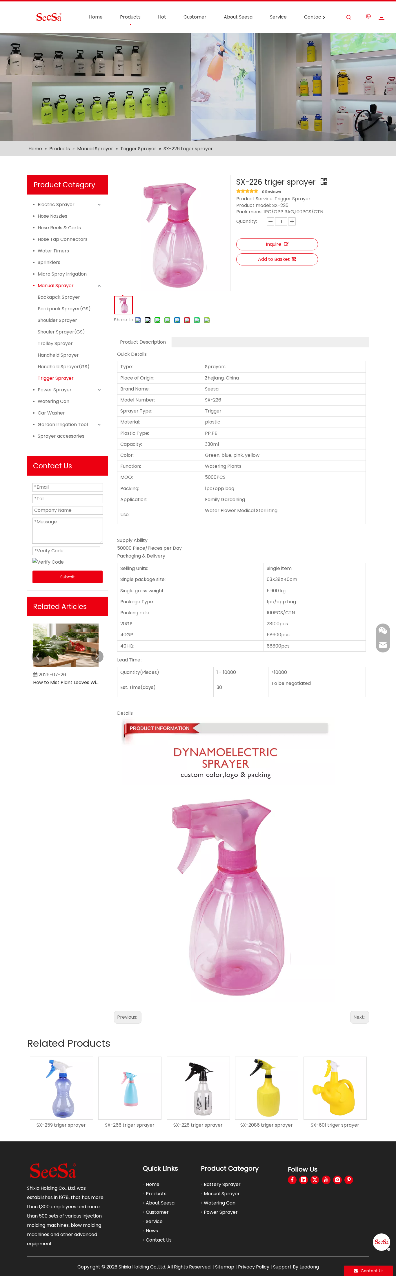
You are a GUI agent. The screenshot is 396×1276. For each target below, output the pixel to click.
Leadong (309, 1267)
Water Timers (53, 251)
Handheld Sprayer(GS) (64, 366)
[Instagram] (337, 1180)
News (152, 1230)
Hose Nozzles (52, 216)
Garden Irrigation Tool (63, 424)
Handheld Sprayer (58, 355)
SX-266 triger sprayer (130, 1125)
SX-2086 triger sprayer (266, 1125)
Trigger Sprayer (56, 378)
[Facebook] (292, 1180)
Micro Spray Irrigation (62, 274)
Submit (67, 577)
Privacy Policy (253, 1267)
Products (130, 17)
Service (278, 17)
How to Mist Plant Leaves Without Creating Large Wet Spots (66, 682)
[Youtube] (326, 1180)
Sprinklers (49, 262)
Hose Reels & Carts (59, 227)
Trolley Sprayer (55, 343)
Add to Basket (274, 259)
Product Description (143, 342)
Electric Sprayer (56, 204)
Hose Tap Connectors (63, 239)
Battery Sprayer (222, 1184)
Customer (195, 17)
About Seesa (238, 17)
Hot (162, 17)
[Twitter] (314, 1180)
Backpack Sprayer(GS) (64, 308)
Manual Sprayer (56, 285)
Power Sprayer (55, 389)
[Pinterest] (348, 1180)
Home (96, 17)
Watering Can (53, 401)
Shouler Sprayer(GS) (61, 332)
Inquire (273, 244)
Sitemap (224, 1267)
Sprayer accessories (61, 436)
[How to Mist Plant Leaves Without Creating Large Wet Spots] (66, 666)
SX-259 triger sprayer (61, 1125)
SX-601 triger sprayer (335, 1125)
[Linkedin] (303, 1180)
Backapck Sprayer (59, 297)
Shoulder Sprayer (57, 320)
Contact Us (317, 17)
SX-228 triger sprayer (198, 1125)
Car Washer (51, 413)
